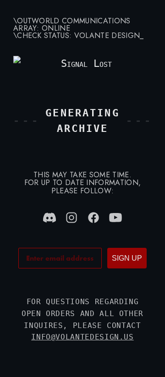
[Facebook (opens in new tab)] (93, 217)
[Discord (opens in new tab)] (49, 217)
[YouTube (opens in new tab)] (115, 217)
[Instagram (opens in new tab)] (71, 217)
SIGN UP (127, 258)
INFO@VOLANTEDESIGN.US (82, 337)
